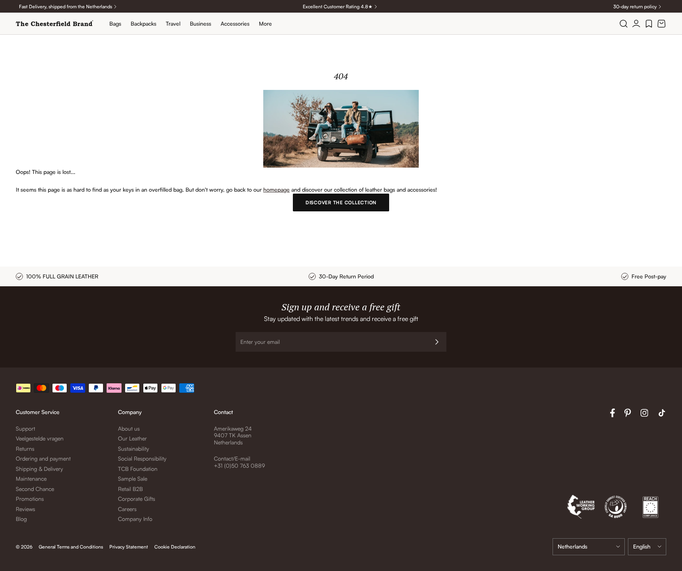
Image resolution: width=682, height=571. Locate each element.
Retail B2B (130, 488)
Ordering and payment (43, 458)
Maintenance (31, 478)
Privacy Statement (128, 547)
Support (25, 428)
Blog (21, 518)
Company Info (135, 518)
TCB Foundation (137, 468)
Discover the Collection (341, 202)
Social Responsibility (142, 458)
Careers (127, 509)
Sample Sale (132, 478)
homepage (276, 189)
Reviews (25, 509)
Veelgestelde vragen (40, 438)
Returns (25, 448)
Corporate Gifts (136, 498)
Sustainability (133, 448)
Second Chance (35, 488)
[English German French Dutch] (647, 546)
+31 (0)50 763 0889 (239, 465)
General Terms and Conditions (71, 547)
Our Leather (132, 438)
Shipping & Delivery (39, 468)
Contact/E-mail (232, 458)
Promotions (30, 498)
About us (129, 428)
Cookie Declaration (174, 547)
